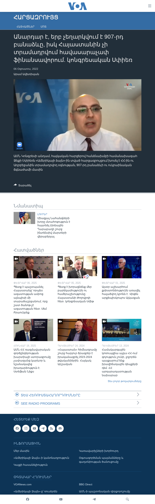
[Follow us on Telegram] (42, 428)
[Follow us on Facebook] (17, 428)
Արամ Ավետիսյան (26, 74)
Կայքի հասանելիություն (31, 464)
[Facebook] (27, 499)
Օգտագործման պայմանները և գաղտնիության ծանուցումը (101, 459)
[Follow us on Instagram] (25, 428)
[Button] (22, 186)
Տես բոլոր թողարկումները (124, 381)
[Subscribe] (60, 428)
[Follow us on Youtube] (34, 428)
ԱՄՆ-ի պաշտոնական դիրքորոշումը (104, 491)
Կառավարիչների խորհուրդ (98, 450)
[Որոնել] (127, 499)
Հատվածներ (26, 26)
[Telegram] (94, 499)
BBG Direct (85, 484)
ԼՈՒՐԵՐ (42, 214)
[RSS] (51, 428)
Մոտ (43, 26)
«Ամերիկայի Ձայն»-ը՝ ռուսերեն (35, 491)
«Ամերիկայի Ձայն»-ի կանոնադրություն (41, 457)
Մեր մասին (21, 450)
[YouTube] (61, 499)
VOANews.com (23, 484)
